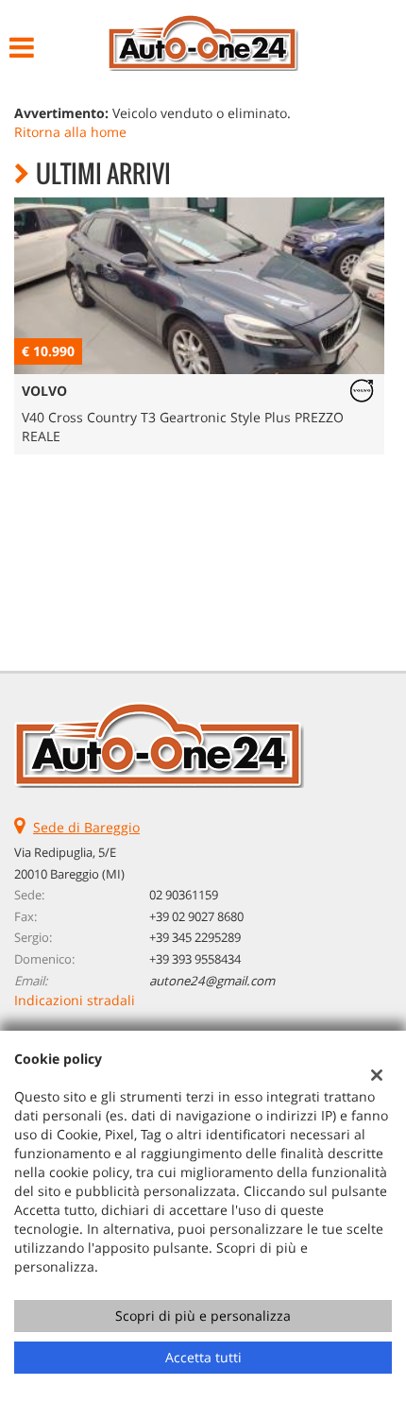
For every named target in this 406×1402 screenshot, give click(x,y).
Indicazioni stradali (74, 1000)
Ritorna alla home (70, 132)
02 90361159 (183, 894)
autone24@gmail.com (212, 980)
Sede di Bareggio (86, 827)
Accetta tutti (203, 1357)
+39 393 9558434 (195, 958)
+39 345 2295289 (195, 937)
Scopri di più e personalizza (203, 1316)
